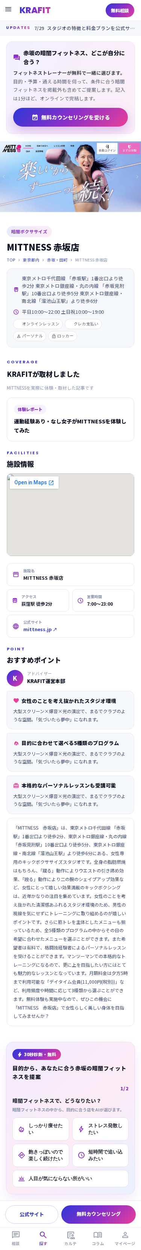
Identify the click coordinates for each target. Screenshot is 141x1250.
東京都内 (31, 260)
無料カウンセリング (99, 1213)
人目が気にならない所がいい (55, 1178)
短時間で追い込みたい (100, 1155)
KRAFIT (35, 10)
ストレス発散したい (100, 1129)
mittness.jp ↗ (40, 629)
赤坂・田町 (57, 260)
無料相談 (120, 10)
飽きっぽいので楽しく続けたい (40, 1155)
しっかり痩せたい (40, 1129)
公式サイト (32, 1214)
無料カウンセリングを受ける (71, 117)
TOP (11, 260)
